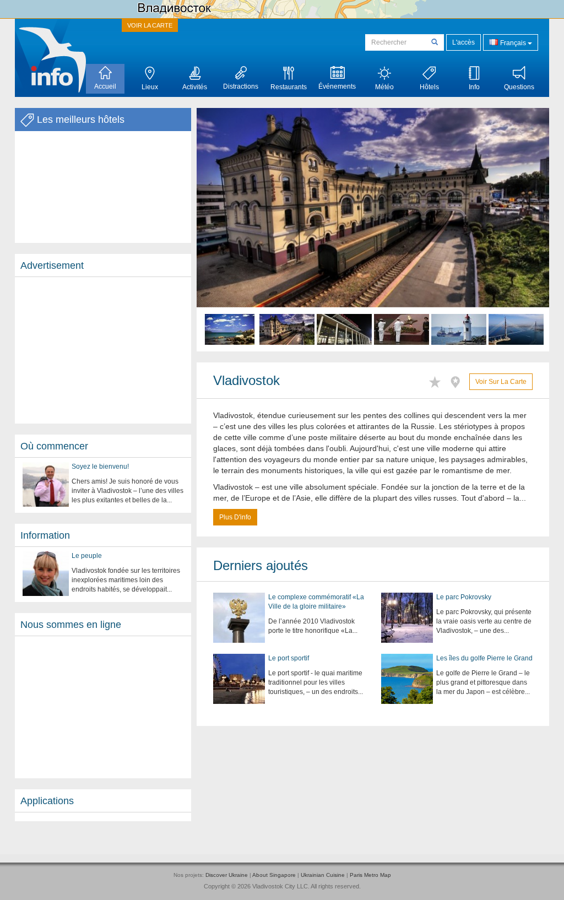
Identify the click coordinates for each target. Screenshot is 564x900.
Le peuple (87, 556)
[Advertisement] (103, 350)
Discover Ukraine (226, 875)
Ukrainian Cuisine (323, 875)
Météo (384, 87)
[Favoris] (438, 380)
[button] (223, 229)
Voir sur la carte (501, 382)
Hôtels (429, 87)
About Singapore (274, 875)
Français (513, 43)
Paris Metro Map (370, 875)
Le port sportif (288, 658)
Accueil (105, 86)
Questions (519, 87)
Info (474, 87)
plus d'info (235, 517)
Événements (337, 86)
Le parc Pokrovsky (463, 597)
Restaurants (288, 87)
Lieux (150, 87)
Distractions (240, 86)
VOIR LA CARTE (149, 25)
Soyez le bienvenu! (100, 466)
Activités (194, 87)
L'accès (463, 42)
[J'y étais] (458, 380)
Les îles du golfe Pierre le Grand (484, 658)
